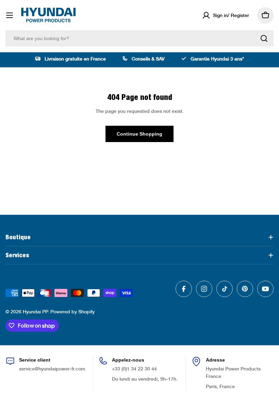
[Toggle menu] (9, 15)
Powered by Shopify (72, 311)
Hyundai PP (35, 311)
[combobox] (139, 38)
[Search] (264, 38)
